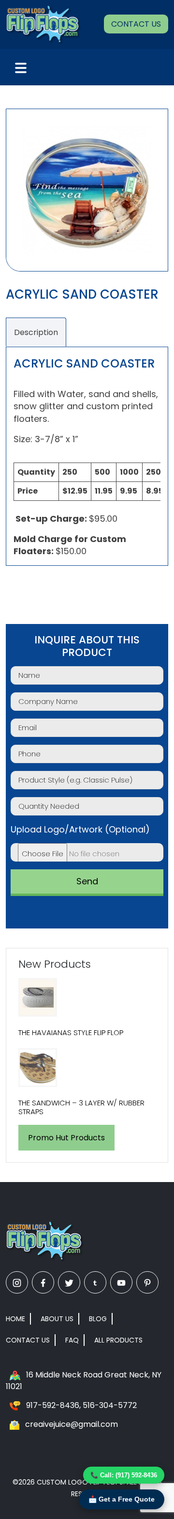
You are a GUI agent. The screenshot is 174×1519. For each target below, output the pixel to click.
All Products (118, 1340)
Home (15, 1319)
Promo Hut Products (66, 1137)
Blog (98, 1319)
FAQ (72, 1340)
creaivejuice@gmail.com (71, 1424)
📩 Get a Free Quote (121, 1499)
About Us (57, 1319)
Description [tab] (36, 332)
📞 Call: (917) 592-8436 (123, 1475)
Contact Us (136, 24)
